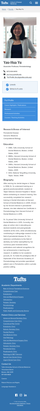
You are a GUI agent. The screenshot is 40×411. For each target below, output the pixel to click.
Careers (4, 378)
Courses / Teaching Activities (14, 117)
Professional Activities (12, 113)
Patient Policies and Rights (11, 382)
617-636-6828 (6, 374)
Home (4, 9)
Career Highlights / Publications (15, 105)
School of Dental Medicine (16, 3)
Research (8, 109)
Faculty (10, 9)
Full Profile (19, 77)
